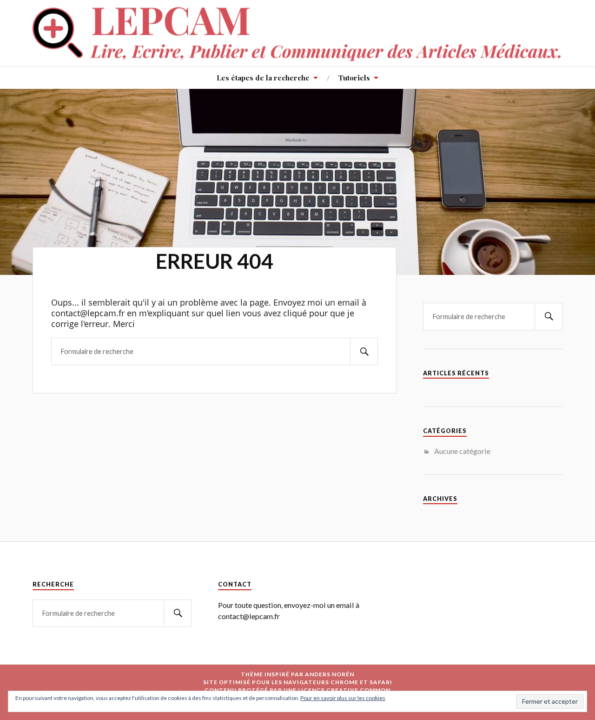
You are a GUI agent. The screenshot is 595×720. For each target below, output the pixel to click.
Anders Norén (329, 674)
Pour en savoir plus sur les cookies (342, 697)
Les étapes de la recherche (263, 77)
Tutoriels (354, 77)
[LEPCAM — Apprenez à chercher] (297, 32)
